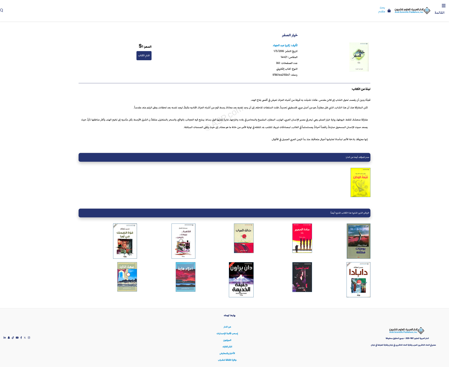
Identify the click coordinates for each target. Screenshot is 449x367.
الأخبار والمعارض (227, 353)
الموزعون (227, 340)
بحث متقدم (381, 10)
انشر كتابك (227, 347)
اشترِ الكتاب (144, 55)
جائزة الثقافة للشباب (227, 360)
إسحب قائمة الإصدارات (227, 333)
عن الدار (227, 327)
